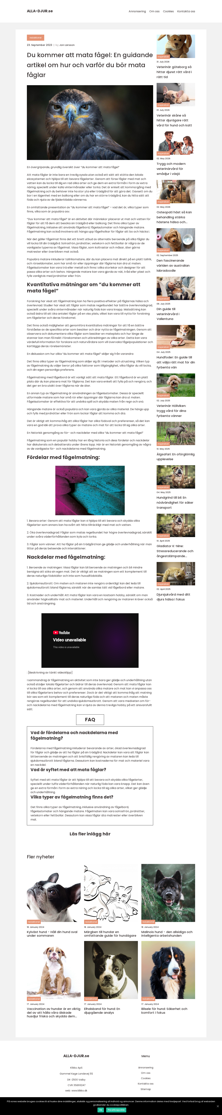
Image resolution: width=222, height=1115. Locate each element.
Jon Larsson (67, 45)
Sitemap (146, 1089)
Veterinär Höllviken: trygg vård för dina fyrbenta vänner (171, 411)
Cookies (168, 11)
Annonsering (137, 11)
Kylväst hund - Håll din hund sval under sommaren (52, 934)
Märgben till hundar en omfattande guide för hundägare (110, 934)
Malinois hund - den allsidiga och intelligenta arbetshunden (167, 934)
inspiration (163, 56)
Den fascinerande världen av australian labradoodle (173, 265)
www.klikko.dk (79, 1090)
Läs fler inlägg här (90, 834)
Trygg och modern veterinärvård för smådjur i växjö (171, 169)
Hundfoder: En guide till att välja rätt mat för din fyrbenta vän (176, 362)
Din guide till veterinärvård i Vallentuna (168, 314)
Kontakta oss (186, 11)
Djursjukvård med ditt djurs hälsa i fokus (173, 597)
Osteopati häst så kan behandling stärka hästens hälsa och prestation (174, 217)
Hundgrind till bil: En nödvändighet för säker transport (175, 503)
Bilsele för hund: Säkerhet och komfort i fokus (164, 1010)
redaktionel (35, 37)
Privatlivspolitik (116, 1109)
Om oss (154, 11)
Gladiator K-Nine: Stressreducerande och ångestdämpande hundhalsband (175, 551)
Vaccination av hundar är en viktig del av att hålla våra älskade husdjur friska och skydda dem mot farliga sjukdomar (53, 1012)
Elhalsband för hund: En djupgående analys (102, 1010)
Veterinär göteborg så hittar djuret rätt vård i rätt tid (174, 72)
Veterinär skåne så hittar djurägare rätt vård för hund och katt (174, 120)
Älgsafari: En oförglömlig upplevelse (176, 456)
